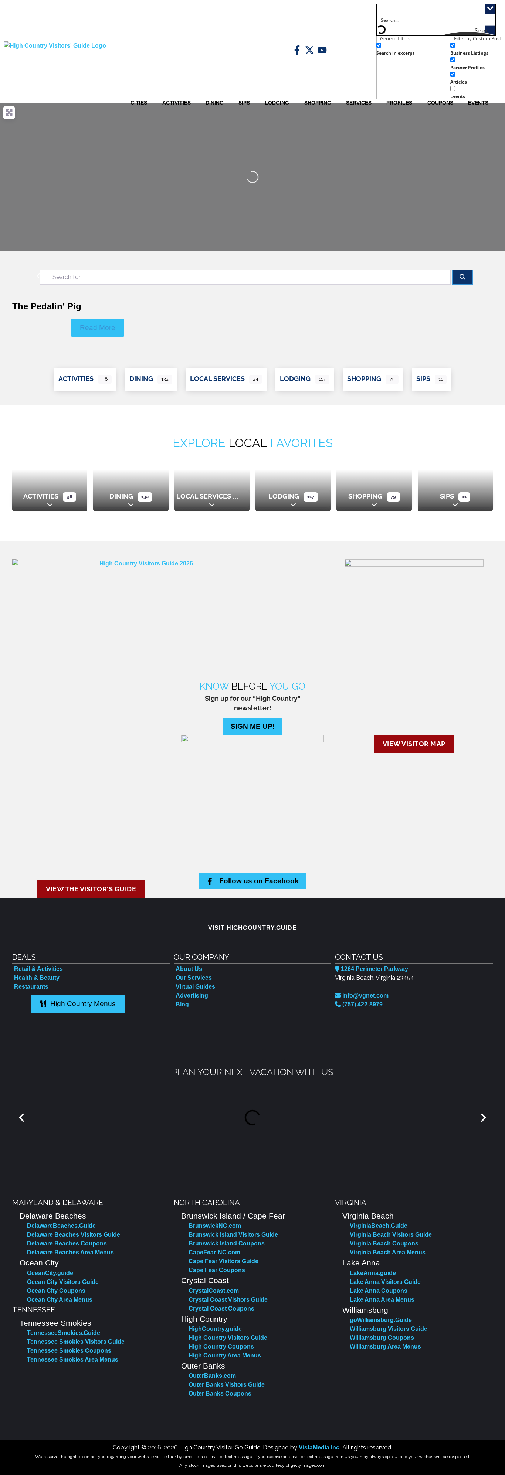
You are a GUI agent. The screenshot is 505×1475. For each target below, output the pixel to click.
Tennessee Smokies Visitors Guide (76, 1342)
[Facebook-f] (297, 50)
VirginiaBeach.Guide (378, 1226)
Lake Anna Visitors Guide (385, 1282)
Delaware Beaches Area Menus (70, 1252)
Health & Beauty (37, 978)
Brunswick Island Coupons (227, 1243)
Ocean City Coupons (56, 1291)
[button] (21, 1117)
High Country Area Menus (225, 1355)
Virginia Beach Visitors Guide (391, 1234)
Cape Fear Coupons (217, 1270)
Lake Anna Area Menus (382, 1299)
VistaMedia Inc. (320, 1447)
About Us (189, 969)
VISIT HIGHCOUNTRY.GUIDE (252, 928)
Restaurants (31, 986)
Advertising (192, 995)
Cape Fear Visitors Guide (223, 1261)
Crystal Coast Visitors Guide (228, 1299)
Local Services (217, 379)
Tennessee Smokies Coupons (69, 1350)
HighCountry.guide (215, 1329)
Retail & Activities (38, 969)
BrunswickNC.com (215, 1226)
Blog (182, 1004)
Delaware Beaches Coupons (67, 1243)
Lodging (295, 379)
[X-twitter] (309, 50)
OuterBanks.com (212, 1376)
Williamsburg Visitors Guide (388, 1329)
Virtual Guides (195, 986)
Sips (423, 379)
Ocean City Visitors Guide (63, 1282)
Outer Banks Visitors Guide (227, 1384)
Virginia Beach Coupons (384, 1243)
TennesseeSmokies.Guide (63, 1333)
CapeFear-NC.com (214, 1252)
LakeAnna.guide (373, 1273)
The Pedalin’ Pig (46, 306)
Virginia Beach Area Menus (388, 1252)
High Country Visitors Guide (228, 1338)
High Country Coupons (221, 1346)
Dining (141, 379)
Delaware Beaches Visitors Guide (73, 1234)
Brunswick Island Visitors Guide (233, 1234)
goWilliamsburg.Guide (381, 1320)
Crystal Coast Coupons (221, 1308)
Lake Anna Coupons (378, 1291)
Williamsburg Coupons (382, 1338)
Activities (76, 379)
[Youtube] (322, 50)
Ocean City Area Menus (59, 1299)
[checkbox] (413, 48)
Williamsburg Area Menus (385, 1346)
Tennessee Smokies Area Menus (72, 1359)
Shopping (364, 379)
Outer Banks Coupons (220, 1393)
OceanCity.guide (50, 1273)
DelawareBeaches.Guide (61, 1226)
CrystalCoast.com (214, 1291)
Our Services (194, 978)
